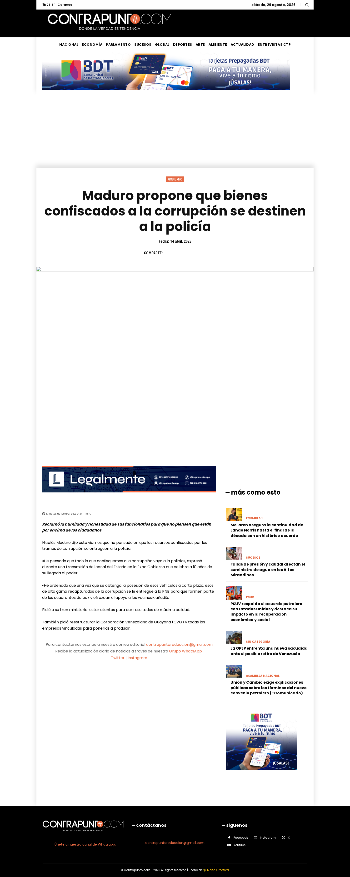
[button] (307, 5)
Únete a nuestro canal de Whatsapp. (85, 844)
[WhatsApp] (201, 253)
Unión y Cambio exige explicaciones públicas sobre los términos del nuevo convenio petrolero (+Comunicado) (268, 688)
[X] (179, 253)
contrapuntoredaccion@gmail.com (179, 644)
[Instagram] (256, 838)
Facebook (241, 838)
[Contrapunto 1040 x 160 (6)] (166, 93)
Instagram (137, 658)
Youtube (239, 845)
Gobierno (175, 179)
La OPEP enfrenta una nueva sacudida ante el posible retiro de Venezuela (269, 651)
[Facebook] (168, 253)
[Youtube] (229, 845)
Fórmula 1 (254, 518)
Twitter (118, 658)
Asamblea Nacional (263, 675)
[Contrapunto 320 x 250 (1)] (261, 773)
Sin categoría (258, 641)
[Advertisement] (175, 132)
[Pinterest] (190, 253)
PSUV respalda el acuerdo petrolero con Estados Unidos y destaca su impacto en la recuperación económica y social (266, 611)
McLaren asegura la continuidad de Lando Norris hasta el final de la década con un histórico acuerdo (266, 530)
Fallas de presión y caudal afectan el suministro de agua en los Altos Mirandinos (267, 569)
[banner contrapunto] (129, 496)
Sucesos (253, 557)
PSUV (250, 597)
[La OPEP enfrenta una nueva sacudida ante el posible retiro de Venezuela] (234, 637)
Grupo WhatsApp (186, 651)
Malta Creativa (218, 870)
